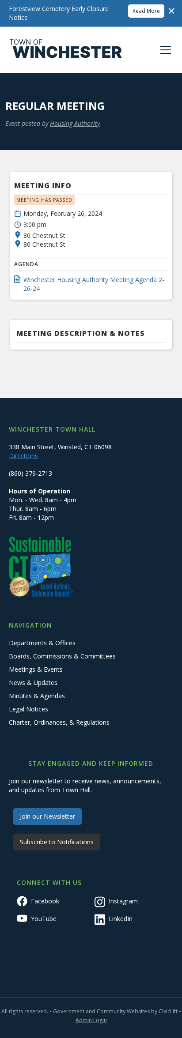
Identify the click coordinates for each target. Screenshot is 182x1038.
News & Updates (33, 682)
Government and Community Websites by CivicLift (115, 1011)
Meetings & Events (36, 669)
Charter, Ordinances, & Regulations (59, 722)
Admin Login (91, 1020)
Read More (146, 11)
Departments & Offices (42, 643)
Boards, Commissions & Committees (62, 656)
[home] (65, 50)
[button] (164, 49)
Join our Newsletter (47, 816)
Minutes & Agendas (37, 696)
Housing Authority (75, 123)
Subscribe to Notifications (57, 842)
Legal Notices (28, 709)
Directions (23, 455)
